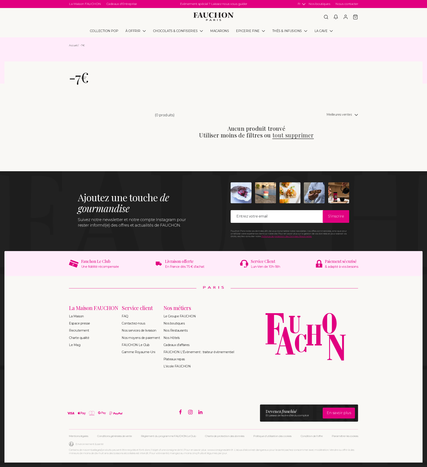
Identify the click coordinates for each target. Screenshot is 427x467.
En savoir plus (339, 413)
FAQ (125, 316)
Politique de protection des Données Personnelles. (286, 236)
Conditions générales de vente (114, 436)
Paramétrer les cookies (345, 436)
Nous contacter (346, 4)
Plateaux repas (174, 359)
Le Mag (74, 345)
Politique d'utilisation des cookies (272, 436)
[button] (326, 17)
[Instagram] (190, 412)
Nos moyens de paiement (141, 338)
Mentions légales (78, 436)
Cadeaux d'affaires (176, 345)
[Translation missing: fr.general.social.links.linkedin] (200, 412)
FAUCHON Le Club (136, 345)
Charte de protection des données (224, 436)
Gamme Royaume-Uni (138, 352)
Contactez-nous (133, 323)
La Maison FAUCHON (85, 4)
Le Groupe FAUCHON (179, 316)
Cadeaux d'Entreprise (121, 4)
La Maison (76, 316)
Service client (137, 308)
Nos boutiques (319, 4)
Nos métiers (177, 308)
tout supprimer (293, 135)
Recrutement (79, 330)
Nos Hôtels (171, 338)
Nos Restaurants (175, 330)
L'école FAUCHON (177, 366)
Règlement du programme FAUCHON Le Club (168, 436)
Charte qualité (79, 338)
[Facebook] (180, 412)
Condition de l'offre (312, 436)
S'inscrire (336, 216)
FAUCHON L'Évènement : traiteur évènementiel (198, 352)
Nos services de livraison (139, 330)
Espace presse (79, 323)
